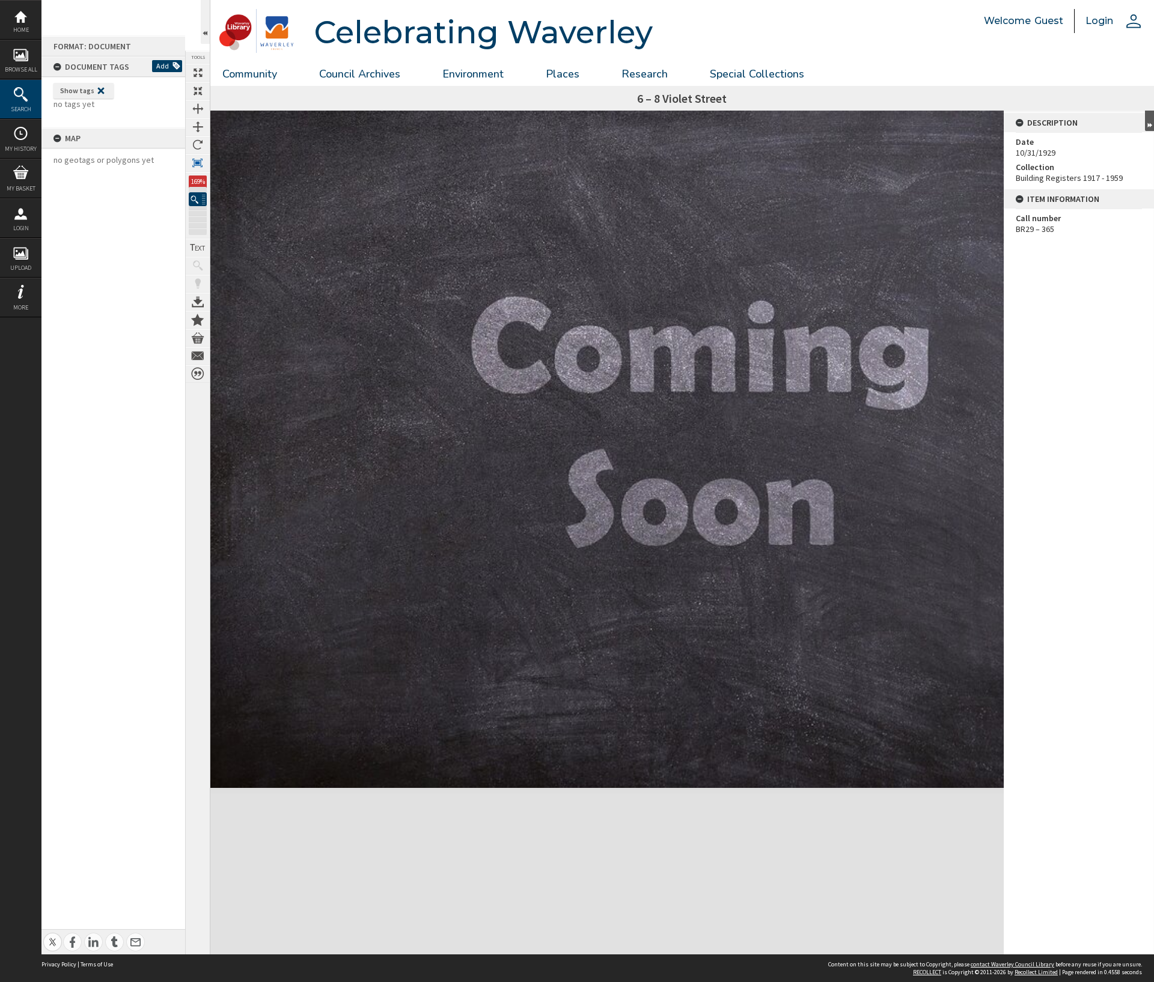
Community (249, 74)
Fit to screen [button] (198, 91)
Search (21, 109)
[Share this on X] (52, 935)
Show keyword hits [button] (198, 266)
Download (198, 302)
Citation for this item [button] (198, 374)
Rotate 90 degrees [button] (198, 145)
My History (21, 149)
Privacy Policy (58, 964)
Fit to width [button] (198, 109)
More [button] (20, 307)
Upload (20, 268)
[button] (198, 199)
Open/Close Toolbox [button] (205, 22)
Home (21, 30)
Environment (473, 74)
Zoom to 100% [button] (198, 163)
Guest (1048, 20)
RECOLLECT (927, 972)
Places (562, 74)
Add (162, 65)
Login (21, 228)
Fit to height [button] (198, 127)
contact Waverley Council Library (1012, 964)
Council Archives (359, 74)
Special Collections (757, 74)
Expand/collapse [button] (1149, 121)
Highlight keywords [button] (198, 284)
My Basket (21, 188)
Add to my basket (198, 338)
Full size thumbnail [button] (198, 73)
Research (644, 74)
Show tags (77, 90)
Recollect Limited (1036, 972)
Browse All (21, 69)
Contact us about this (198, 356)
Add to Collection (198, 320)
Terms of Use (97, 964)
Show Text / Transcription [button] (198, 248)
